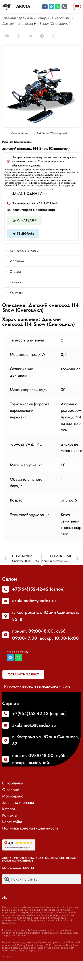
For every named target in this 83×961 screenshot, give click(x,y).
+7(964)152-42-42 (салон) (38, 589)
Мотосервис (12, 796)
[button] (77, 6)
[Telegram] (51, 6)
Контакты (9, 815)
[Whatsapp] (57, 6)
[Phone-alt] (64, 6)
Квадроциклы (23, 142)
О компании (12, 783)
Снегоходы (61, 18)
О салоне (10, 790)
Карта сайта (12, 822)
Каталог (8, 809)
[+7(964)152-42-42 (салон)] (5, 589)
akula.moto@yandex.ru (34, 600)
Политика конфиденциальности (30, 828)
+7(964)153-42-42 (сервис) (39, 713)
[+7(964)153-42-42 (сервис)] (5, 714)
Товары (42, 18)
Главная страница (17, 18)
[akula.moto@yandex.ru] (5, 601)
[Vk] (45, 6)
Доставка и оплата (18, 802)
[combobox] (41, 879)
